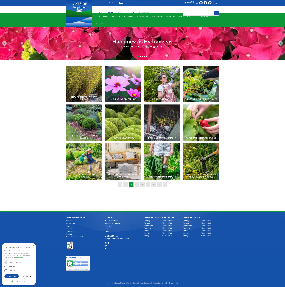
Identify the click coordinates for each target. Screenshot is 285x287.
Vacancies (69, 229)
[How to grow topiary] (123, 123)
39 (159, 184)
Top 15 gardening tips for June (201, 138)
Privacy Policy (174, 283)
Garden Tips (70, 223)
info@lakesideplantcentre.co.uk (117, 238)
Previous (4, 43)
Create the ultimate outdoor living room (123, 176)
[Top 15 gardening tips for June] (201, 123)
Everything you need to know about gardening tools (201, 176)
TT (210, 2)
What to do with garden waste (201, 99)
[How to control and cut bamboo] (84, 84)
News (68, 226)
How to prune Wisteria (162, 99)
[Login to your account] (216, 3)
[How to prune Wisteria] (162, 84)
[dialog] (19, 264)
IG (205, 2)
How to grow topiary (123, 138)
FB (201, 2)
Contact (69, 234)
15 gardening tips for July (123, 99)
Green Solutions (145, 283)
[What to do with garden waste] (201, 84)
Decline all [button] (26, 276)
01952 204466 (143, 13)
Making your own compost (162, 138)
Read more (19, 258)
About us (69, 221)
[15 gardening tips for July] (123, 84)
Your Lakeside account (74, 237)
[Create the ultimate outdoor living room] (123, 161)
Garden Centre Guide (160, 283)
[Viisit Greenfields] (70, 245)
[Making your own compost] (162, 123)
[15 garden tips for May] (162, 161)
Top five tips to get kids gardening (84, 176)
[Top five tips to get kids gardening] (84, 161)
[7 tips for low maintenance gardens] (84, 123)
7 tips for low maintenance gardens (84, 137)
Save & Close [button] (11, 276)
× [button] (33, 246)
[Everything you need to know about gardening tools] (201, 161)
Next (280, 43)
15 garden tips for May (162, 177)
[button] (18, 281)
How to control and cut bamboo (84, 98)
